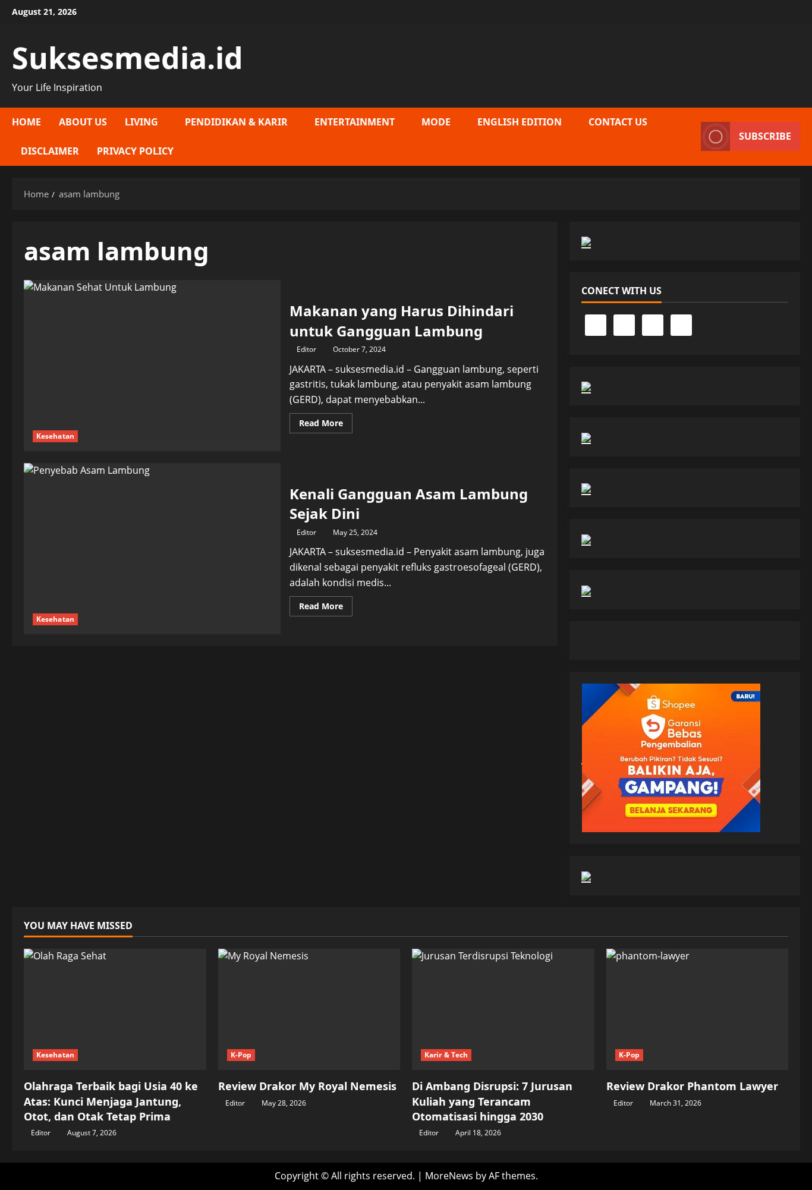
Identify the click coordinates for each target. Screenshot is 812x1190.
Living (141, 121)
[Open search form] (688, 136)
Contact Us (617, 121)
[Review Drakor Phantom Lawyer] (697, 1009)
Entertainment (354, 121)
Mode (436, 121)
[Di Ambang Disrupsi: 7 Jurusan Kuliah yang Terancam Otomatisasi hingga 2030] (503, 1009)
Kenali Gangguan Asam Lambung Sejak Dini (152, 548)
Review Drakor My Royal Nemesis (307, 1086)
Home (26, 121)
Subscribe (765, 136)
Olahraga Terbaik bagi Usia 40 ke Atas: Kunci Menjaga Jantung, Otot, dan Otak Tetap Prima (111, 1101)
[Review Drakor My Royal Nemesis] (309, 1009)
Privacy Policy (135, 151)
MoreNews (449, 1175)
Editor (306, 349)
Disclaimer (50, 151)
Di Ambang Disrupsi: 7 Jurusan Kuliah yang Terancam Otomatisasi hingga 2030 (492, 1101)
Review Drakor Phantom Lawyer (692, 1086)
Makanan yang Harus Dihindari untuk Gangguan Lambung (152, 365)
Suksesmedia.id (127, 57)
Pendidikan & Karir (236, 121)
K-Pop (241, 1055)
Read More (326, 425)
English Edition (519, 121)
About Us (83, 121)
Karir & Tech (446, 1055)
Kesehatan (55, 436)
